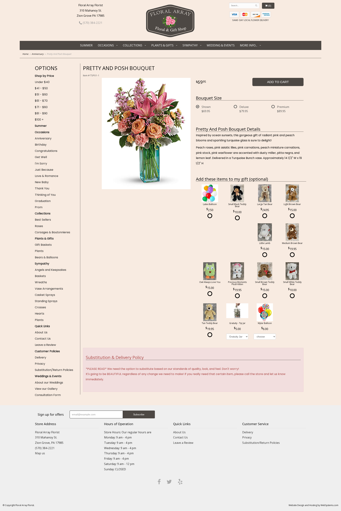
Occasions (106, 45)
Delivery (40, 357)
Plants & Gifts (162, 45)
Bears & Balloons (46, 257)
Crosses (40, 307)
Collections (132, 45)
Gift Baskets (43, 245)
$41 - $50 (41, 88)
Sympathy (190, 45)
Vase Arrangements (49, 289)
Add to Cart (278, 82)
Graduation (43, 201)
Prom (38, 207)
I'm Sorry (41, 163)
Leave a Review (45, 345)
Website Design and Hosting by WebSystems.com (313, 505)
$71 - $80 (41, 107)
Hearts (39, 314)
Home (25, 53)
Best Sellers (43, 220)
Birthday (41, 145)
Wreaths (41, 282)
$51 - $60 (41, 94)
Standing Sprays (46, 301)
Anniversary (38, 53)
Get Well (41, 157)
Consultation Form (48, 395)
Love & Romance (46, 176)
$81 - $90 (41, 113)
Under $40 (42, 82)
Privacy (40, 364)
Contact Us (43, 339)
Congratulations (46, 151)
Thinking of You (45, 195)
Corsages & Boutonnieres (52, 232)
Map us (40, 453)
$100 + (39, 120)
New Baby (42, 182)
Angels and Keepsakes (50, 270)
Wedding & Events (221, 45)
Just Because (44, 170)
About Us (41, 332)
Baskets (40, 276)
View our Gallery (46, 389)
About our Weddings (49, 382)
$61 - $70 (41, 101)
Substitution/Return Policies (54, 370)
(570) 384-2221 (92, 23)
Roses (39, 226)
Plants (39, 251)
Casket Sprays (45, 295)
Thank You (42, 188)
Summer (86, 45)
